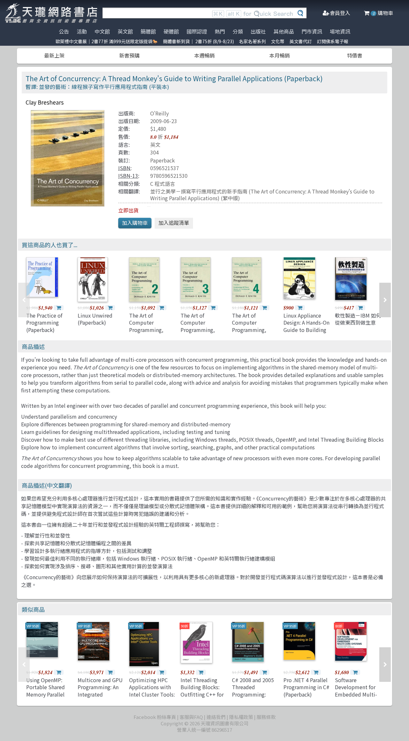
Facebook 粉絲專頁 (155, 716)
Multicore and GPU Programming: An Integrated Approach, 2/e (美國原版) (101, 694)
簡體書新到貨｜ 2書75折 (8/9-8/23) (198, 41)
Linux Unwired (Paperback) (95, 318)
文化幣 (277, 41)
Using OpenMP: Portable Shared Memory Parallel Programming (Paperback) (45, 694)
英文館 (125, 31)
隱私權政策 (241, 716)
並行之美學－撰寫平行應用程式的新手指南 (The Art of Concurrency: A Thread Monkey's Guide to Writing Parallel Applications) (262, 194)
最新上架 (54, 55)
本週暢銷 (204, 55)
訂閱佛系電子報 (332, 41)
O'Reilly (159, 113)
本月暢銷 (279, 55)
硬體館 (171, 31)
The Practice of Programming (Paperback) (44, 322)
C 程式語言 (162, 183)
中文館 (102, 31)
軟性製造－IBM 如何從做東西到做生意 (358, 318)
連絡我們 (216, 716)
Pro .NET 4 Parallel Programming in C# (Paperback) (306, 687)
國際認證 (197, 31)
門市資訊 (312, 31)
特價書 (354, 55)
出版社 (258, 31)
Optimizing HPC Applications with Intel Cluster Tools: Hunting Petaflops (152, 690)
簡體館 (148, 31)
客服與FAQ (191, 716)
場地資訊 (340, 31)
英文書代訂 (300, 41)
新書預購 (129, 55)
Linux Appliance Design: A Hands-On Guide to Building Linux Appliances (306, 326)
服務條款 (266, 716)
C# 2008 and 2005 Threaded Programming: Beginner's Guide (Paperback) (253, 694)
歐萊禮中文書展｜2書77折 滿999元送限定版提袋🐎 (107, 41)
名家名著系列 (252, 41)
